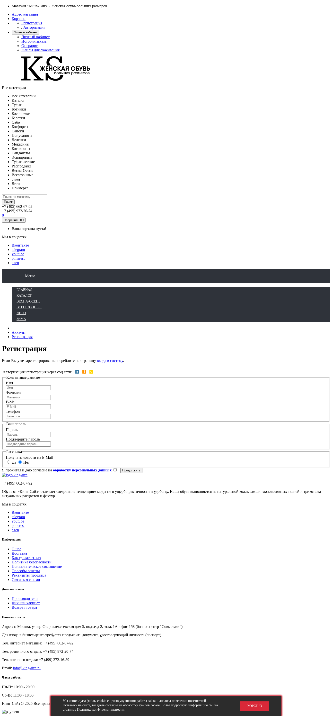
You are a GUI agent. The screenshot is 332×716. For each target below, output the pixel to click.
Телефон (13, 411)
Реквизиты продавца (29, 575)
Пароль (12, 430)
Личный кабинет (35, 37)
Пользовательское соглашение (37, 566)
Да (13, 462)
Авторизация (34, 27)
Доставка (19, 553)
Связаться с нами (26, 580)
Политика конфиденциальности (100, 709)
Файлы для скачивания (40, 50)
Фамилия (13, 392)
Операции (29, 46)
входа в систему (110, 360)
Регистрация (31, 23)
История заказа (33, 41)
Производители (25, 599)
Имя (9, 383)
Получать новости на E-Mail (29, 457)
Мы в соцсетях (14, 237)
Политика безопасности (32, 562)
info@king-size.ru (27, 668)
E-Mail (11, 402)
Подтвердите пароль (23, 439)
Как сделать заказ (26, 558)
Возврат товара (24, 607)
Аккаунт (19, 332)
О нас (16, 549)
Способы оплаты (26, 571)
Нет (26, 462)
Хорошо (254, 706)
